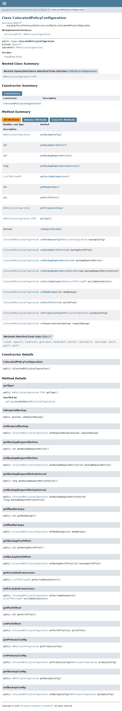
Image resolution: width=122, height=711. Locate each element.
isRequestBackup (49, 229)
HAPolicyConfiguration (37, 34)
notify (71, 342)
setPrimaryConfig (50, 313)
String (15, 176)
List (5, 176)
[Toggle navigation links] (4, 3)
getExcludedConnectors (53, 176)
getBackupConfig (49, 134)
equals (17, 342)
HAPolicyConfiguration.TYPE (19, 76)
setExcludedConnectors (53, 281)
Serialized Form (13, 56)
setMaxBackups (48, 292)
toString (100, 342)
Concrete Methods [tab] (63, 119)
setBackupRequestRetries (55, 260)
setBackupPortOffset (52, 250)
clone (6, 342)
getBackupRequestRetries (55, 155)
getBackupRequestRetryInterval (58, 166)
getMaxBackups (48, 187)
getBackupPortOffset (52, 145)
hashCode (58, 342)
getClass (44, 342)
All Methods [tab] (11, 119)
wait (111, 342)
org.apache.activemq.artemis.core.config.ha (24, 10)
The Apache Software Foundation (36, 706)
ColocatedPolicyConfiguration (68, 10)
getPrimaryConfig (50, 208)
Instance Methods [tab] (35, 119)
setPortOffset (48, 302)
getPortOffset (48, 197)
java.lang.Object (11, 23)
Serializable (12, 34)
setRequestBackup (50, 323)
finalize (30, 342)
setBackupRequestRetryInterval (58, 271)
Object (16, 44)
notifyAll (85, 342)
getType (44, 218)
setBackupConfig (49, 239)
